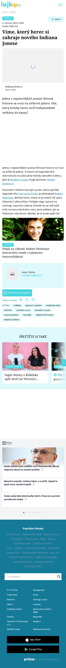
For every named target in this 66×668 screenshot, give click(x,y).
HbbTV (10, 604)
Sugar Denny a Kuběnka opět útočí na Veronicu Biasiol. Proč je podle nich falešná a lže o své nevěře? (23, 377)
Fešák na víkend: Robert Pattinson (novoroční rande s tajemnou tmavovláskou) (25, 253)
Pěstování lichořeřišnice (21, 557)
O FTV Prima (12, 590)
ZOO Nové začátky (42, 543)
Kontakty (37, 604)
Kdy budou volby (22, 543)
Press (35, 595)
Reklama (11, 599)
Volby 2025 (53, 548)
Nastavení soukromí (41, 629)
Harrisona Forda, (28, 193)
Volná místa (12, 595)
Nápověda (37, 617)
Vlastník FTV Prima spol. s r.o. (17, 623)
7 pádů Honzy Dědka (35, 548)
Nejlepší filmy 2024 (32, 534)
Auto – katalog (14, 548)
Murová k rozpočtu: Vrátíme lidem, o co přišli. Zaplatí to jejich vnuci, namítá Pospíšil (31, 483)
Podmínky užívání (14, 609)
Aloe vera (54, 552)
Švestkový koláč (33, 566)
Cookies (10, 617)
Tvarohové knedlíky (22, 561)
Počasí (51, 539)
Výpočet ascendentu (46, 557)
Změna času (31, 539)
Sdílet (54, 20)
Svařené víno (13, 552)
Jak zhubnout (13, 534)
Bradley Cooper (19, 179)
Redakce (37, 621)
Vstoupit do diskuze (19, 292)
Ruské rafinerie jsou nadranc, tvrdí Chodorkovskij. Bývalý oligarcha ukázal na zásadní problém (31, 468)
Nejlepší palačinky (44, 561)
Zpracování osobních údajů (42, 610)
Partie (43, 539)
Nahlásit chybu (13, 629)
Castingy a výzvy (40, 599)
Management (39, 590)
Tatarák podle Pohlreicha (34, 552)
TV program (17, 539)
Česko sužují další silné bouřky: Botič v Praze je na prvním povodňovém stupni (32, 497)
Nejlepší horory (52, 534)
